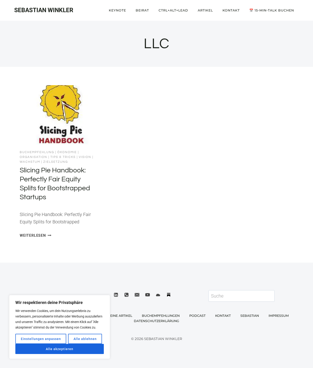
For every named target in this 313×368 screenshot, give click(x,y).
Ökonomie (67, 152)
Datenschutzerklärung (156, 321)
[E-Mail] (137, 294)
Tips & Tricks (63, 157)
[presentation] (58, 114)
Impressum (279, 316)
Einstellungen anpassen (41, 339)
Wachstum (30, 161)
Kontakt (231, 10)
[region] (59, 327)
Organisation (33, 157)
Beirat (142, 10)
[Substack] (168, 294)
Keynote (117, 10)
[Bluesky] (158, 294)
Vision (85, 157)
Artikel (205, 10)
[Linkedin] (116, 294)
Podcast (197, 316)
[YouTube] (147, 294)
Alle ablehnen (85, 339)
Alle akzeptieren (59, 349)
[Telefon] (126, 294)
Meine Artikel (119, 316)
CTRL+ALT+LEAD (173, 10)
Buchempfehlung (37, 152)
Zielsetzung (55, 161)
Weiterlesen (35, 235)
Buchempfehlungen (161, 316)
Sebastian (249, 316)
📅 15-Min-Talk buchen (271, 10)
